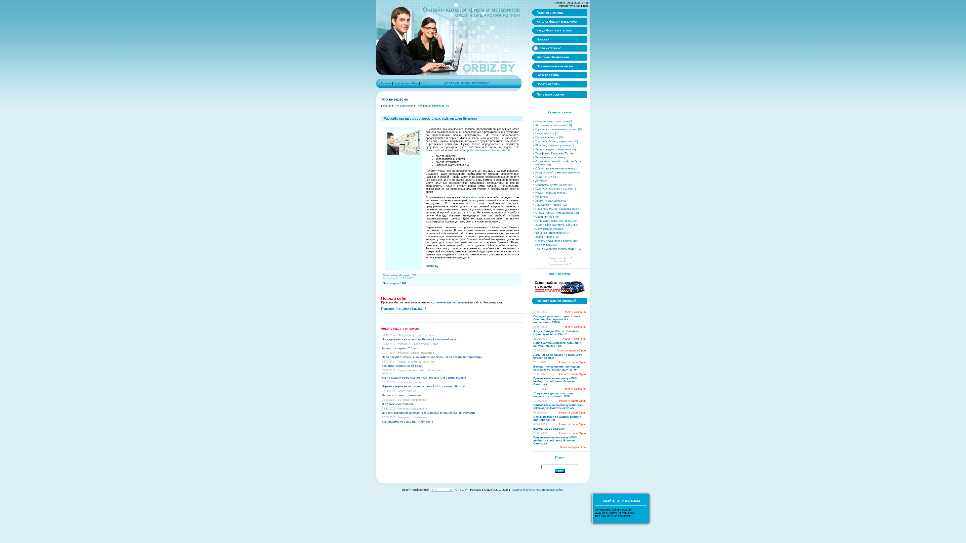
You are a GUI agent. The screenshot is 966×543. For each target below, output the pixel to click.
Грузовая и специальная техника (556, 129)
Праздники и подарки (548, 204)
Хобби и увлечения (410, 382)
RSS (423, 83)
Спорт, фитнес (407, 390)
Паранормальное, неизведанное (556, 208)
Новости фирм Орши (572, 362)
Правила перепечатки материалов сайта (537, 489)
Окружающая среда (548, 228)
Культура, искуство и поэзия (553, 188)
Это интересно (403, 105)
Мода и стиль (543, 176)
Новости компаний (574, 311)
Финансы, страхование (412, 408)
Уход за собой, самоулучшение (555, 172)
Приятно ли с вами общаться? (403, 308)
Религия (540, 196)
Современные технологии (552, 121)
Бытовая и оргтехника (412, 399)
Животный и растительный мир (418, 343)
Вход (415, 83)
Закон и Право (544, 236)
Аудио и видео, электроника (553, 149)
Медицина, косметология (551, 184)
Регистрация (402, 83)
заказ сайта (469, 197)
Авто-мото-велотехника (550, 125)
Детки (539, 180)
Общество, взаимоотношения (554, 168)
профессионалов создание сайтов (488, 150)
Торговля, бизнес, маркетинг (416, 352)
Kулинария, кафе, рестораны (554, 220)
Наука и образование (548, 192)
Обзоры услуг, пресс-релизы (416, 335)
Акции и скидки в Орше (571, 350)
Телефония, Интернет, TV (432, 105)
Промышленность (546, 137)
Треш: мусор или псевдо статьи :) (557, 248)
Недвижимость (544, 133)
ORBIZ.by (461, 489)
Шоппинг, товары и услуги (552, 145)
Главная (386, 83)
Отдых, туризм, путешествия (416, 361)
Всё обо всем (544, 244)
